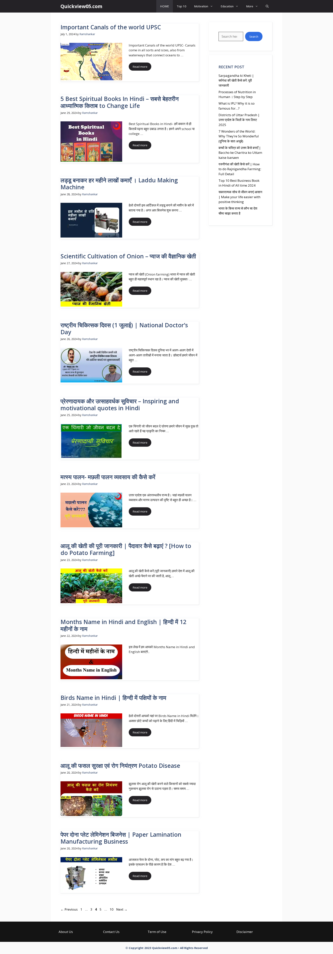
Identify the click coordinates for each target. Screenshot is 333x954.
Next (121, 909)
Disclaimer (244, 931)
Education (227, 6)
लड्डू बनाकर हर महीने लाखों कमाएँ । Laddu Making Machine (119, 183)
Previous (69, 909)
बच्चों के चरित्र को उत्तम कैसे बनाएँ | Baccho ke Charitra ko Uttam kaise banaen (240, 152)
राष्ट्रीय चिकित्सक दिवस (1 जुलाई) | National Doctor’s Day (124, 328)
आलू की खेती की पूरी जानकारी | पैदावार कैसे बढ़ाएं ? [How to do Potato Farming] (126, 549)
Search (253, 36)
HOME (164, 6)
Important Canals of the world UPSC (111, 27)
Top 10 (181, 6)
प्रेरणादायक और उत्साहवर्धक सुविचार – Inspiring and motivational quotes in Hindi (120, 404)
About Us (66, 931)
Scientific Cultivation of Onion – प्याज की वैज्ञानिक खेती (128, 256)
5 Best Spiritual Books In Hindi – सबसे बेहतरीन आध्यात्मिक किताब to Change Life (120, 102)
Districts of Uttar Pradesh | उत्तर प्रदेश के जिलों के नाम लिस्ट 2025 (239, 120)
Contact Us (111, 931)
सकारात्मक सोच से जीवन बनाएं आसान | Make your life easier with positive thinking (240, 197)
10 (111, 909)
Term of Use (157, 931)
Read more (140, 67)
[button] (267, 6)
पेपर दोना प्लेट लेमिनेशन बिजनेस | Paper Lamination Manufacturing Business (121, 838)
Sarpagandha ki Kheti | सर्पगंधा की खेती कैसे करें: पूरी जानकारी (236, 80)
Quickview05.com (81, 6)
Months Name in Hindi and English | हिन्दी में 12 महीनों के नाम (123, 625)
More (249, 6)
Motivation (201, 6)
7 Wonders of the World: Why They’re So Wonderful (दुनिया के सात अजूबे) (239, 136)
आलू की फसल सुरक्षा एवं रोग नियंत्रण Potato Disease (120, 766)
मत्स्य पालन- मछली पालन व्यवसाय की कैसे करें (108, 477)
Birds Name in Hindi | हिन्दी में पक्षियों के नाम (113, 698)
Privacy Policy (202, 931)
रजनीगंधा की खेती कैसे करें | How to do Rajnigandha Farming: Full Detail (240, 169)
